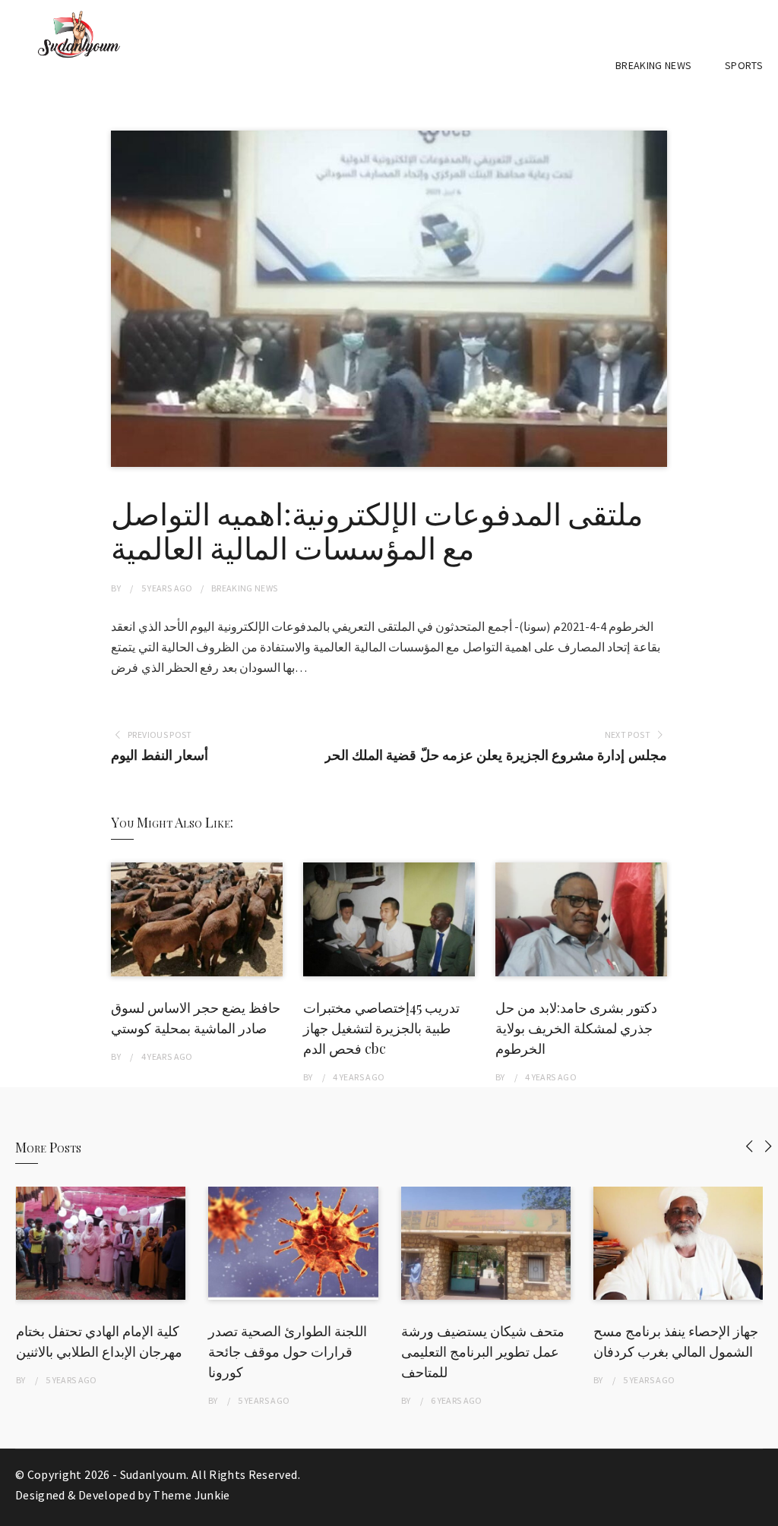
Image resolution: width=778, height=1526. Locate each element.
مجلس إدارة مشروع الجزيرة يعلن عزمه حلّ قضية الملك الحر (495, 755)
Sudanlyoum (153, 1474)
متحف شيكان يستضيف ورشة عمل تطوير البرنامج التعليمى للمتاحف (483, 1351)
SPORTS (744, 65)
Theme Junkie (191, 1494)
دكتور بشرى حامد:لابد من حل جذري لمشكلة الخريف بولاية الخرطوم (576, 1028)
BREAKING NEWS (653, 65)
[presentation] (749, 1146)
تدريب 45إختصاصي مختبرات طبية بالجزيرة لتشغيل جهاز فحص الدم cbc (381, 1028)
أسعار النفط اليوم (159, 755)
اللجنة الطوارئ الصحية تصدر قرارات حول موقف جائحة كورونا (287, 1351)
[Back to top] (763, 1511)
